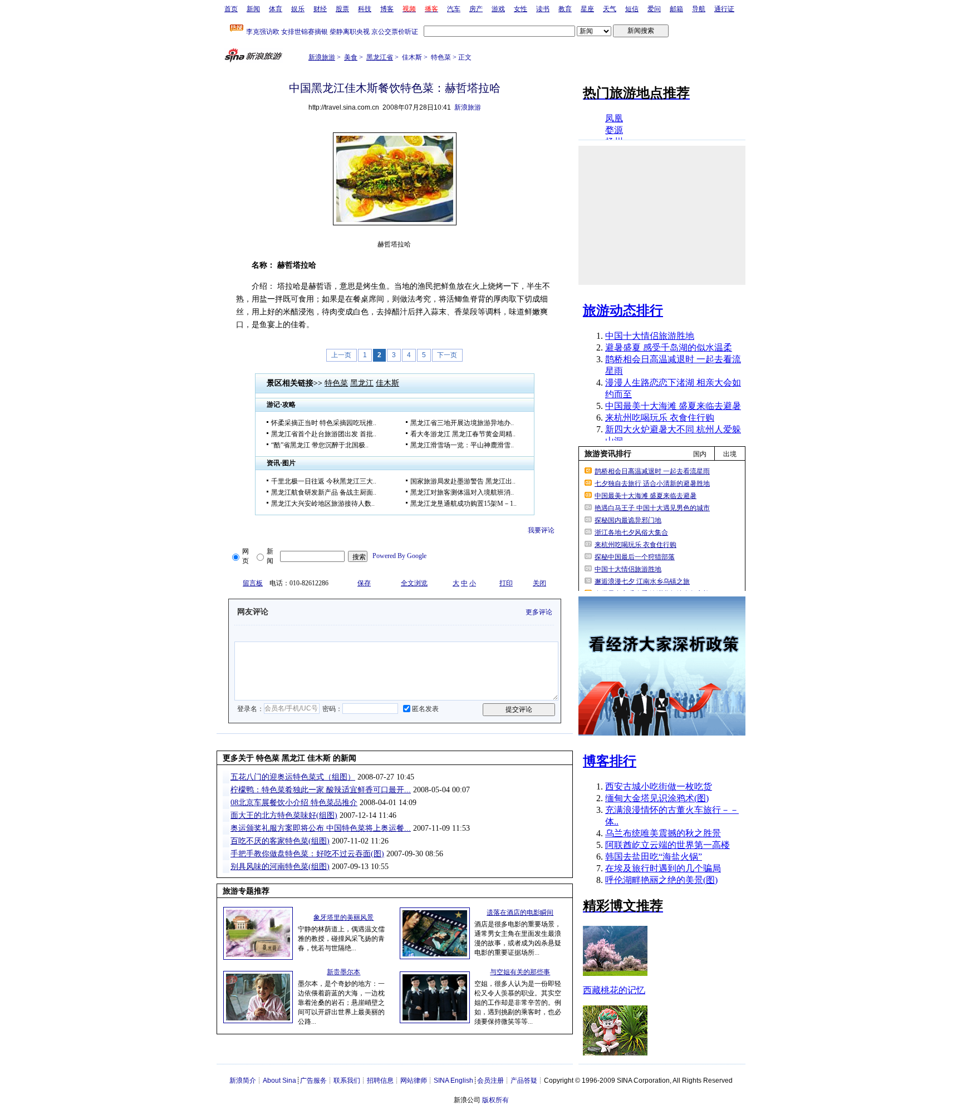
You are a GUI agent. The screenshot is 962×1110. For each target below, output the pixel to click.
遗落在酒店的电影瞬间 (520, 912)
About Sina (279, 1080)
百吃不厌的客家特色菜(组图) (280, 841)
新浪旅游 (321, 57)
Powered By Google (399, 556)
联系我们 (346, 1080)
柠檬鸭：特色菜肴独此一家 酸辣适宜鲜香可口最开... (320, 790)
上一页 (341, 355)
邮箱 (676, 9)
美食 (350, 57)
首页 (231, 9)
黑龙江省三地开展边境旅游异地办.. (462, 423)
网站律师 (413, 1080)
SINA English (453, 1080)
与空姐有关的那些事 (520, 972)
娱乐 (298, 9)
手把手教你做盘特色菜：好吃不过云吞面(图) (307, 854)
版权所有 (495, 1100)
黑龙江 (362, 383)
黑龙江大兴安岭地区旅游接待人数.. (323, 503)
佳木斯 (387, 383)
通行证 (724, 9)
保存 (364, 583)
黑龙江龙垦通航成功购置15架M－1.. (463, 503)
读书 (542, 9)
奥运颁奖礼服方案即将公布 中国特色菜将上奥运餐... (320, 828)
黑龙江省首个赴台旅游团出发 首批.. (323, 434)
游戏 (498, 9)
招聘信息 (380, 1080)
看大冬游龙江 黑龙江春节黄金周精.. (463, 434)
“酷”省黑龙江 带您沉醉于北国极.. (320, 445)
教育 (565, 9)
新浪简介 (242, 1080)
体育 (275, 9)
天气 (609, 9)
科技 (364, 9)
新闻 (253, 9)
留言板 (253, 583)
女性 (520, 9)
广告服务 (313, 1080)
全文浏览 (414, 583)
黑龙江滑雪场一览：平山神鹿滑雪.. (462, 445)
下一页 (447, 355)
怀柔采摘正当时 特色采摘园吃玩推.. (323, 423)
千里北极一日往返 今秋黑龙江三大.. (323, 481)
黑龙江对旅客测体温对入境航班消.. (462, 492)
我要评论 (541, 530)
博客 (387, 9)
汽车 (453, 9)
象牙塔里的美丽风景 (343, 917)
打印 (506, 583)
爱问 (654, 9)
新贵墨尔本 (343, 972)
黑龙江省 (379, 57)
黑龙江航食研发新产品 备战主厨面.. (323, 492)
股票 (342, 9)
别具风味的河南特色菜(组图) (280, 866)
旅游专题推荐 (246, 891)
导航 (698, 9)
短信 (632, 9)
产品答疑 (524, 1080)
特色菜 (336, 383)
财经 (320, 9)
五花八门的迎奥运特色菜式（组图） (292, 777)
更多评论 (539, 612)
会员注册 (490, 1080)
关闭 (539, 583)
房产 (476, 9)
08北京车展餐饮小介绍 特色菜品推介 (293, 802)
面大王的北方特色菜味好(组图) (283, 815)
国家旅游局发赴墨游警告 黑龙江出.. (463, 481)
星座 (587, 9)
